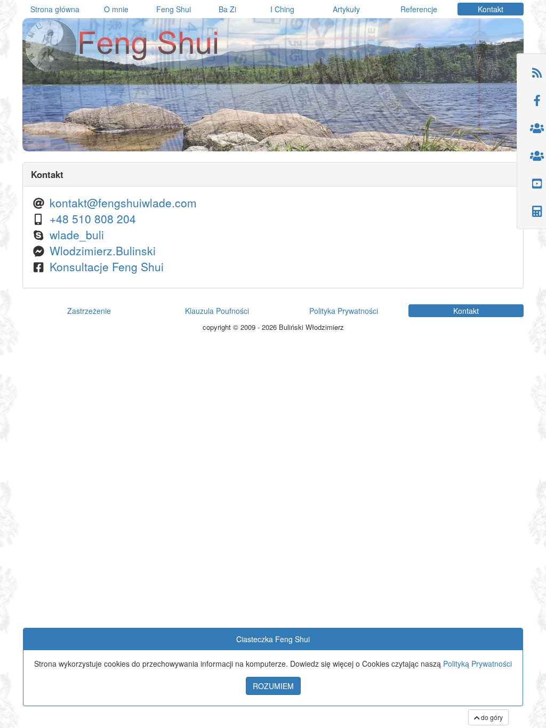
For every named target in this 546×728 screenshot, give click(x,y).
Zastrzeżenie (89, 310)
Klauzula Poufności (217, 310)
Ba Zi (227, 9)
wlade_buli (77, 234)
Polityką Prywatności (477, 663)
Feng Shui (173, 9)
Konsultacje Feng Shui (107, 266)
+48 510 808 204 (93, 219)
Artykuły (346, 9)
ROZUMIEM (273, 686)
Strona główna (54, 9)
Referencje (418, 9)
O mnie (116, 9)
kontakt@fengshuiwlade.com (123, 203)
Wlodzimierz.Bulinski (103, 250)
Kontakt (490, 9)
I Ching (282, 9)
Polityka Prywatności (343, 310)
